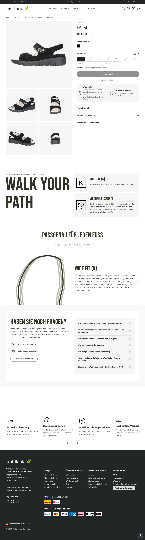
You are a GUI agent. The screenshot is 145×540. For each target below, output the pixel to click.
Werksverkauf (72, 481)
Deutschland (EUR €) (18, 524)
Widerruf (117, 481)
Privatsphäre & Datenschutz (125, 484)
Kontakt (90, 475)
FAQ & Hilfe (92, 487)
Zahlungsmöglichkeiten (97, 484)
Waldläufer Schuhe (21, 529)
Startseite (9, 17)
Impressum (118, 478)
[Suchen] (123, 8)
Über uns (70, 475)
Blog (68, 484)
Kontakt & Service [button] (96, 470)
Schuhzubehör (50, 484)
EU (134, 53)
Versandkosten (89, 37)
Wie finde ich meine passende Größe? (92, 68)
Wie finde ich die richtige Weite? (93, 98)
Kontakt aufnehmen (24, 359)
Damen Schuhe (51, 475)
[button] (140, 535)
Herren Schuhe (51, 478)
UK (138, 53)
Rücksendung (93, 481)
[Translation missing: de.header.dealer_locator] (128, 8)
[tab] (57, 245)
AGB (115, 475)
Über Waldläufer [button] (74, 470)
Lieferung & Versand (96, 478)
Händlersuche (72, 478)
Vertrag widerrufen (123, 488)
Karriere (69, 487)
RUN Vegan (49, 481)
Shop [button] (47, 470)
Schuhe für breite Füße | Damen (30, 17)
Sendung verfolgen (52, 487)
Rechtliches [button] (119, 470)
